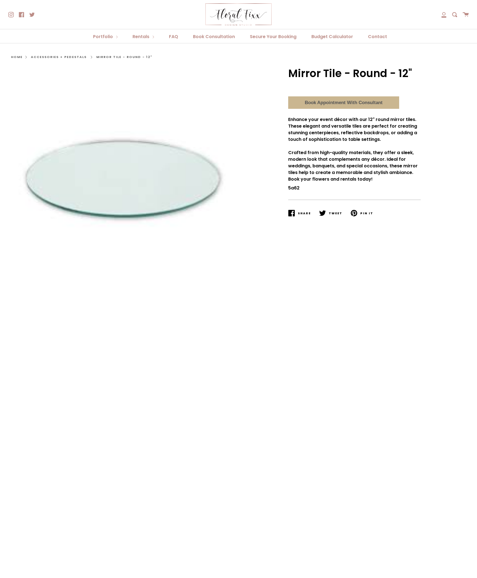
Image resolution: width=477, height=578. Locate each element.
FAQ (173, 36)
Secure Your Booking (273, 36)
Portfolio (103, 36)
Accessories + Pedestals (59, 57)
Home (17, 57)
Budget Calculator (332, 36)
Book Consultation (214, 36)
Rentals (141, 36)
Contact (377, 36)
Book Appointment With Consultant (344, 102)
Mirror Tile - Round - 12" (124, 57)
